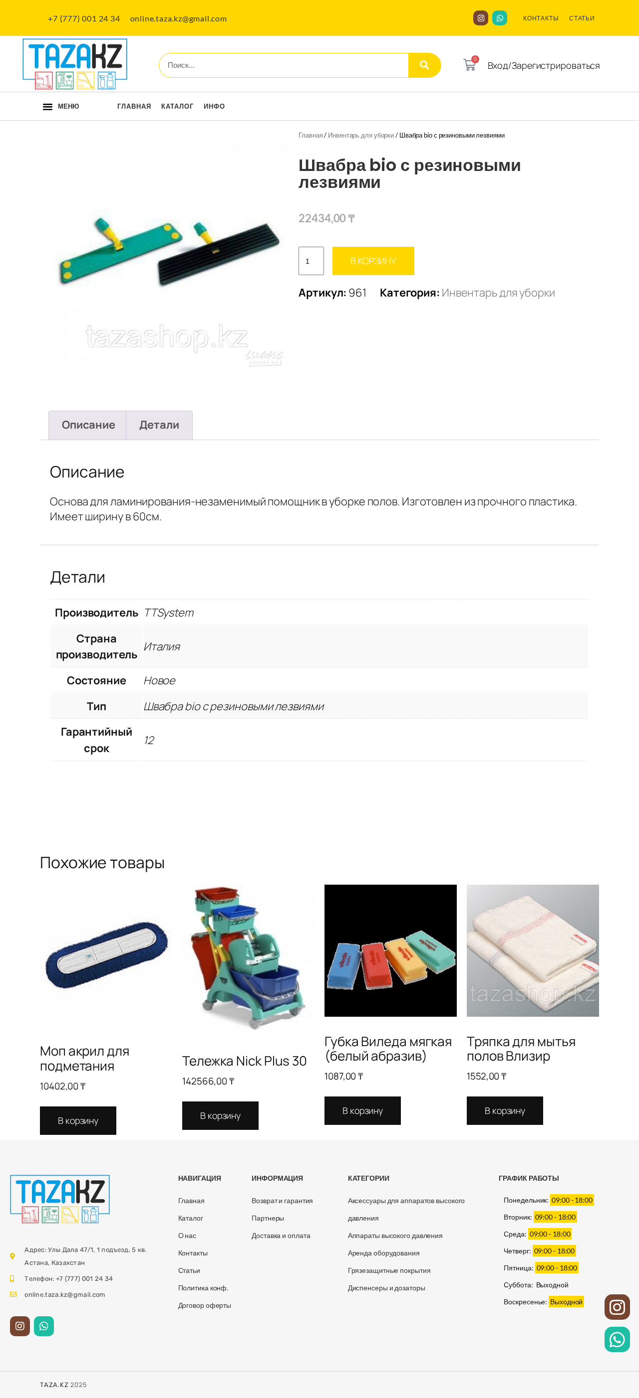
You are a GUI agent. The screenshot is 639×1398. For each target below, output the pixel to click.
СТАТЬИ (582, 18)
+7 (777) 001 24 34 (84, 18)
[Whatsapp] (499, 17)
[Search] (424, 65)
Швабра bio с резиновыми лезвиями (233, 706)
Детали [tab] (159, 424)
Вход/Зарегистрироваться (544, 65)
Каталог (177, 106)
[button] (47, 107)
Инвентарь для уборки (361, 135)
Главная (134, 106)
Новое (159, 680)
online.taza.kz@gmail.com (178, 18)
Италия (161, 646)
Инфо (214, 106)
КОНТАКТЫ (541, 18)
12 (148, 740)
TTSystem (168, 612)
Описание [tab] (88, 424)
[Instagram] (480, 17)
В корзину (373, 261)
